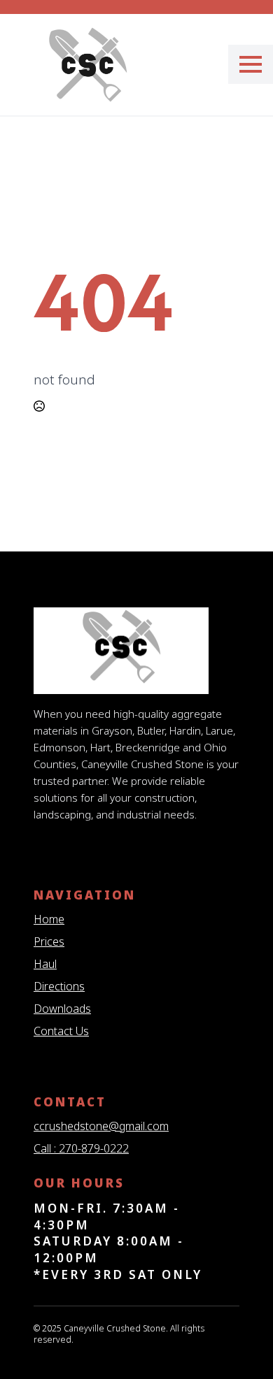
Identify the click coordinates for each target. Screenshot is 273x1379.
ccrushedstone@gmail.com (101, 1126)
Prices (49, 941)
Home (49, 919)
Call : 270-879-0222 (81, 1148)
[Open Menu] (250, 64)
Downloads (62, 1009)
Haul (45, 964)
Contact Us (61, 1031)
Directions (59, 986)
